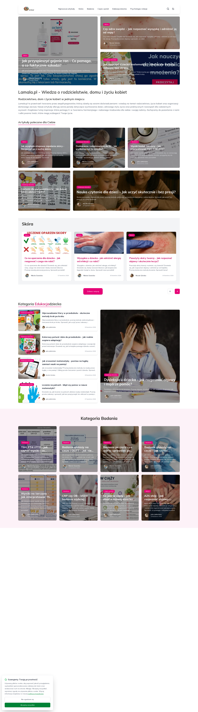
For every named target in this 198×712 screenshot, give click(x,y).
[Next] (177, 291)
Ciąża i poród (103, 9)
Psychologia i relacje (138, 9)
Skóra (80, 9)
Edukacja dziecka (119, 9)
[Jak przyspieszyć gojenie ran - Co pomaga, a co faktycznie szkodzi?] (58, 51)
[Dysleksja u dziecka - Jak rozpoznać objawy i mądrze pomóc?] (140, 356)
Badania (90, 9)
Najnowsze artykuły (66, 9)
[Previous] (170, 291)
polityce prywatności (36, 694)
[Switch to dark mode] (173, 9)
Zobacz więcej (93, 291)
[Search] (168, 9)
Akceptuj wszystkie (27, 705)
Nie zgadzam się (27, 699)
